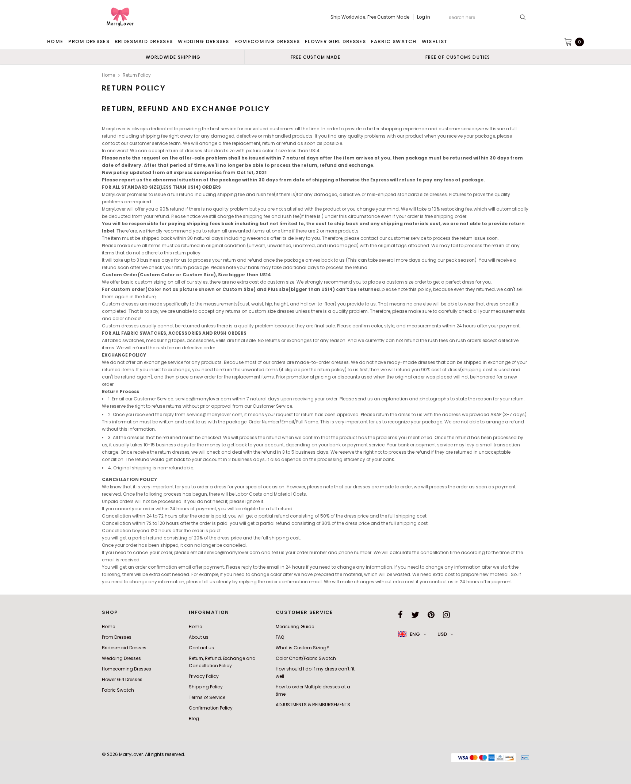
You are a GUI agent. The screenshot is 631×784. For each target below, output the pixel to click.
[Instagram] (446, 615)
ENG (415, 634)
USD (442, 634)
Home (108, 75)
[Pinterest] (431, 615)
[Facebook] (400, 615)
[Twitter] (415, 615)
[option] (173, 57)
